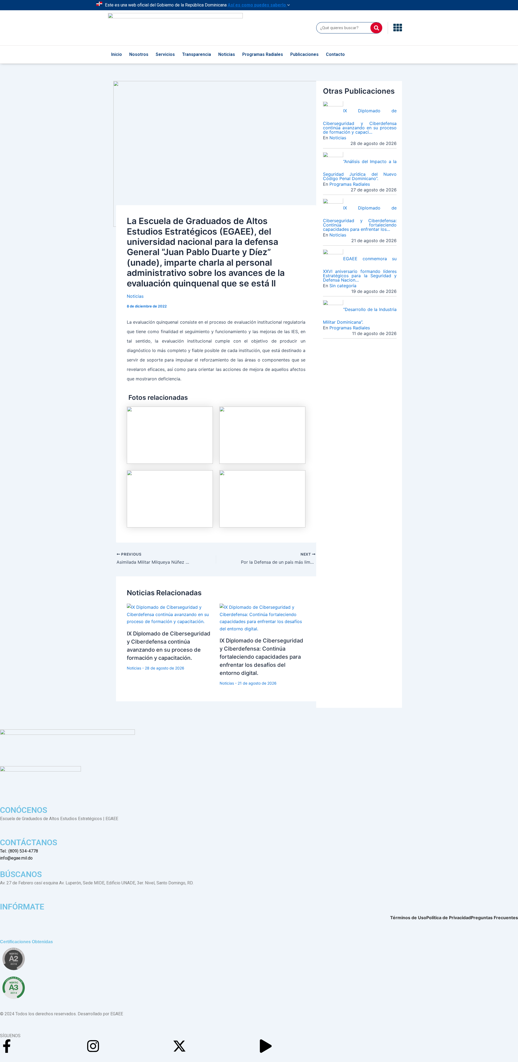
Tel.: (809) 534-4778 (19, 851)
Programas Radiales (262, 54)
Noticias (226, 54)
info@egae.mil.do (16, 858)
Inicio (116, 54)
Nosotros (138, 54)
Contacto (335, 54)
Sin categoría (342, 286)
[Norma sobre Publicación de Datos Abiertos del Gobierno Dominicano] (13, 987)
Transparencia (196, 54)
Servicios (165, 54)
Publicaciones (304, 54)
